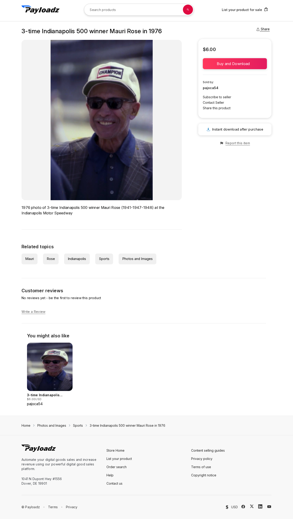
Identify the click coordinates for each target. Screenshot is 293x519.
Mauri (29, 259)
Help (110, 475)
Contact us (114, 483)
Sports (104, 259)
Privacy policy (201, 459)
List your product (119, 459)
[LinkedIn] (260, 506)
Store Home (115, 450)
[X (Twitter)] (252, 506)
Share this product (217, 108)
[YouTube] (269, 506)
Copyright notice (203, 475)
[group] (50, 375)
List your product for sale (242, 10)
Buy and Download (235, 63)
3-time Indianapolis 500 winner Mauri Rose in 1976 (127, 425)
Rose (51, 259)
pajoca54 (210, 88)
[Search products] (188, 10)
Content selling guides (208, 450)
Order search (116, 467)
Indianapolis (77, 259)
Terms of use (201, 467)
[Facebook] (243, 506)
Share (265, 29)
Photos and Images (137, 259)
